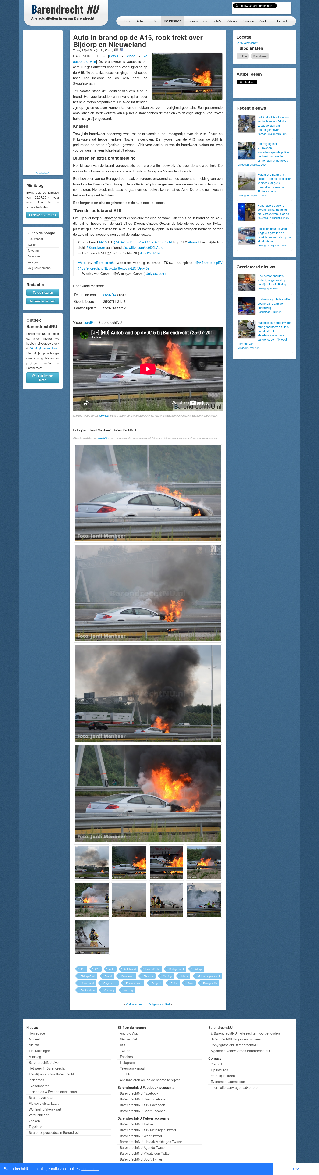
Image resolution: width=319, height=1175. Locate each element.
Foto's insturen (43, 292)
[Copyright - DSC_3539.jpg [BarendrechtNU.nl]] (148, 693)
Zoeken (264, 21)
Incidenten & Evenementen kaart (53, 1091)
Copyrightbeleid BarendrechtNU (234, 1045)
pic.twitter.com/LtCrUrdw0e (129, 268)
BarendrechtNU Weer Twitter (141, 1135)
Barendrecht (152, 969)
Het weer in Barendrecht (47, 1068)
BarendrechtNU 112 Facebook (142, 1105)
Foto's (216, 21)
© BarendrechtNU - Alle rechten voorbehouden (245, 1033)
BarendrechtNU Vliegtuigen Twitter (145, 1153)
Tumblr (125, 1074)
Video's (232, 21)
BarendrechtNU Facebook (139, 1093)
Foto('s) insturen (223, 1075)
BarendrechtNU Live (44, 1062)
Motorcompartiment (209, 976)
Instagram (34, 262)
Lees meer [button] (90, 1169)
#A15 (103, 241)
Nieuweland (87, 983)
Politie (174, 983)
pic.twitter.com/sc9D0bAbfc (143, 247)
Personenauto (134, 983)
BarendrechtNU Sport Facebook (143, 1110)
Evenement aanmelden (228, 1081)
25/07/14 (109, 294)
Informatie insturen (42, 301)
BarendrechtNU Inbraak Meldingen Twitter (151, 1141)
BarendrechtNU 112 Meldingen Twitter (148, 1130)
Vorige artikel (134, 1004)
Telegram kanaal (132, 1068)
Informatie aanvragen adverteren (235, 1087)
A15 (83, 969)
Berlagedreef (176, 969)
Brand (108, 976)
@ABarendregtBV (127, 241)
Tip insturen (219, 1070)
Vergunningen (39, 1115)
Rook (190, 983)
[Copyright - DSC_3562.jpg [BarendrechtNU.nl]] (166, 862)
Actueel (141, 21)
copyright (104, 415)
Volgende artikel (159, 1004)
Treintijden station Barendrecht (51, 1074)
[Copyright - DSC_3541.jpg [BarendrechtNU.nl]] (148, 793)
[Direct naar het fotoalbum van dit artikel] (116, 49)
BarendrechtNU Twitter (136, 1124)
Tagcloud (35, 1126)
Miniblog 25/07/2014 (42, 215)
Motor (184, 976)
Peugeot (156, 983)
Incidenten (172, 21)
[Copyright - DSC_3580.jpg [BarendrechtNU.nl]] (92, 937)
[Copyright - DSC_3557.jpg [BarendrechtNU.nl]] (129, 862)
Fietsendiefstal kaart (44, 1103)
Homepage (37, 1033)
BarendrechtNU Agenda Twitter (143, 1147)
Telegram (33, 250)
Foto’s (113, 55)
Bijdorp (198, 969)
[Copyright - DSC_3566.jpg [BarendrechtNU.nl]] (204, 862)
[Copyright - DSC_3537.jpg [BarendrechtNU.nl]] (148, 593)
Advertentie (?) (43, 172)
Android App (129, 1033)
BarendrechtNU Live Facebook (142, 1099)
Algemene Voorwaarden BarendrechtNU (240, 1050)
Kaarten (248, 21)
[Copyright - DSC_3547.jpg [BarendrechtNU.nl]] (92, 862)
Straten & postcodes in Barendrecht (55, 1132)
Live (155, 21)
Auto (111, 969)
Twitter (32, 244)
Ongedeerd (109, 983)
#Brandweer (96, 247)
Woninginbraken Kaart (42, 377)
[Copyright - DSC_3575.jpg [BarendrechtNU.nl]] (204, 900)
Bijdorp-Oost (88, 976)
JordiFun (90, 322)
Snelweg (109, 990)
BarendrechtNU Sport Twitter (141, 1159)
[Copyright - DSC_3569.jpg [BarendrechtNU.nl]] (129, 900)
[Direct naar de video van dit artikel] (121, 49)
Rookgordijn (210, 983)
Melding (167, 976)
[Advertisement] (42, 101)
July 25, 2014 (150, 252)
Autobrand (130, 969)
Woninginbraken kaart (44, 348)
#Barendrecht (162, 241)
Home (126, 21)
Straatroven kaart (41, 1097)
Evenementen (197, 21)
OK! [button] (296, 1169)
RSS (123, 1045)
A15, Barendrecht (247, 42)
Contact (281, 21)
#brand (193, 241)
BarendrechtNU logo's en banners (236, 1039)
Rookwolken (88, 990)
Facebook (34, 256)
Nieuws (34, 1045)
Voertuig (128, 990)
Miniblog (35, 1056)
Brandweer (127, 976)
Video (132, 55)
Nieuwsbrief (35, 239)
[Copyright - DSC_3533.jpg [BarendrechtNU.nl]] (148, 493)
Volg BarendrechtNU (41, 268)
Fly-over (148, 976)
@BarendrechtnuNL (93, 268)
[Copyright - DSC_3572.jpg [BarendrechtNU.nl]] (166, 900)
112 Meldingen (40, 1050)
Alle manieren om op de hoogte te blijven (150, 1080)
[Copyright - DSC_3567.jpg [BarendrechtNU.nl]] (92, 900)
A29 (97, 969)
